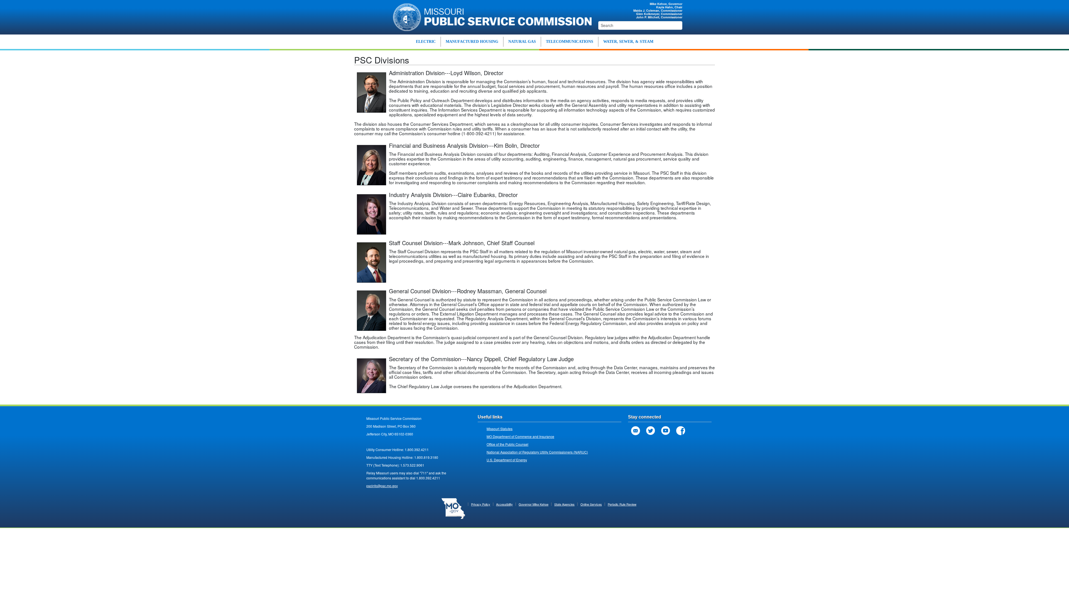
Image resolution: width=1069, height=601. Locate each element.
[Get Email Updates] (635, 430)
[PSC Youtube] (665, 430)
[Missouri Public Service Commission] (489, 16)
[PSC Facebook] (680, 430)
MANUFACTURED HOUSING (472, 42)
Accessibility (504, 504)
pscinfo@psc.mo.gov (382, 485)
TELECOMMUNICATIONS (569, 42)
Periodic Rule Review (622, 504)
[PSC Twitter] (650, 430)
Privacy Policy (480, 504)
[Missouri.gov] (453, 508)
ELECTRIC (426, 42)
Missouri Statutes (500, 428)
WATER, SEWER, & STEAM (628, 42)
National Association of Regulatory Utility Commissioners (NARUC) (537, 452)
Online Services (591, 504)
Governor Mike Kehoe (533, 504)
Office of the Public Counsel (507, 444)
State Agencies (564, 504)
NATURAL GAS (522, 42)
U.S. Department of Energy (507, 459)
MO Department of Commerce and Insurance (520, 436)
